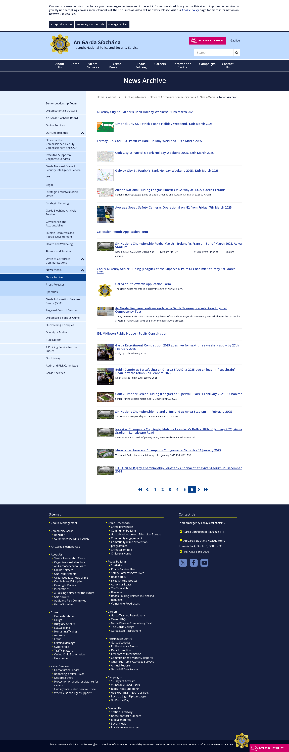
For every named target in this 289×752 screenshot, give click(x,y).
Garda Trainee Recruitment (128, 615)
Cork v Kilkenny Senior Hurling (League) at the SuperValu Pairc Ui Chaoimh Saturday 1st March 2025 (166, 270)
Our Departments (135, 97)
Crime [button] (75, 64)
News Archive (228, 97)
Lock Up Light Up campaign (128, 696)
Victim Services (60, 666)
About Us (114, 97)
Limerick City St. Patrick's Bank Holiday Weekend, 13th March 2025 (164, 124)
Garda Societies (63, 604)
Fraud (57, 639)
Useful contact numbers (126, 716)
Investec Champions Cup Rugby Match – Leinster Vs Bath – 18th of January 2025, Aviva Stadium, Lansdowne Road (178, 430)
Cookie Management (64, 523)
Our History (61, 597)
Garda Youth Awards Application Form (143, 284)
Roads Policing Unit (123, 569)
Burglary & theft (64, 624)
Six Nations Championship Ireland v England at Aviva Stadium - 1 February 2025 (173, 412)
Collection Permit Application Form (122, 232)
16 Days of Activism (123, 681)
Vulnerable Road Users (125, 603)
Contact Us (114, 708)
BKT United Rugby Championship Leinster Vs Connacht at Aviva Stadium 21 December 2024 (178, 469)
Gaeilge (235, 40)
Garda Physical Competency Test (131, 623)
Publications (62, 589)
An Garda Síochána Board (70, 566)
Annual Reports (121, 665)
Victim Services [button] (93, 65)
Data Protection (121, 650)
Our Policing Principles (68, 581)
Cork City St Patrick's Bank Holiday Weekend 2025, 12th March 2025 (164, 153)
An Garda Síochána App (65, 546)
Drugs (58, 620)
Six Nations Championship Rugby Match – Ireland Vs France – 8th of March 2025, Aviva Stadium (178, 245)
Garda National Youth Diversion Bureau (136, 534)
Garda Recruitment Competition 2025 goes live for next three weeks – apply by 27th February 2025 (177, 347)
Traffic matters (63, 650)
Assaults (59, 635)
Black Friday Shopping (125, 689)
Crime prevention (122, 527)
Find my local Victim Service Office (75, 689)
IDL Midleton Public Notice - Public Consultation (132, 333)
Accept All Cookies (61, 24)
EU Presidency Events (124, 646)
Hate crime (61, 658)
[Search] (236, 52)
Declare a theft (63, 678)
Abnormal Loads (121, 584)
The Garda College (122, 627)
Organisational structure (69, 562)
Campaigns (115, 677)
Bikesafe (116, 592)
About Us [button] (59, 65)
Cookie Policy (190, 10)
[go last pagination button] (207, 489)
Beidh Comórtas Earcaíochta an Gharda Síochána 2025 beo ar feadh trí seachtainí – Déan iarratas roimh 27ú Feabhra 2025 (176, 371)
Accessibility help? (210, 40)
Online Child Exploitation (69, 654)
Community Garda (62, 531)
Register (59, 535)
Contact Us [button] (228, 65)
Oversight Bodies (65, 585)
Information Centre (120, 639)
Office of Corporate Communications (173, 97)
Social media (118, 723)
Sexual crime (62, 627)
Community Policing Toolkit (71, 538)
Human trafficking (65, 631)
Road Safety (118, 577)
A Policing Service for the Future (74, 593)
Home (100, 97)
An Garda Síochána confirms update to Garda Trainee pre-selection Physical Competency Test (171, 309)
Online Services (63, 570)
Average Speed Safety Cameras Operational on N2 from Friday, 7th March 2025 (173, 207)
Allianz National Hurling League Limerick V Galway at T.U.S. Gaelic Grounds (170, 190)
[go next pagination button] (199, 489)
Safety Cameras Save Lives (127, 573)
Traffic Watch (119, 588)
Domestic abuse (64, 616)
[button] (82, 133)
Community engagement (126, 538)
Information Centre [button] (182, 65)
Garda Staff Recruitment (126, 630)
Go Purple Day (120, 700)
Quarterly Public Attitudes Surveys (132, 661)
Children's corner (122, 553)
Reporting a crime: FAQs (69, 674)
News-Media (207, 97)
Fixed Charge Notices (124, 580)
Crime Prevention (119, 523)
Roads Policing (117, 561)
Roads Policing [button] (141, 65)
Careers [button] (160, 64)
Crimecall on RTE (121, 549)
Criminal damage (64, 643)
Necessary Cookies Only (90, 24)
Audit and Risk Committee (70, 600)
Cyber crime (61, 647)
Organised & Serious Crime (71, 577)
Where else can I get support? (73, 693)
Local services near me (125, 727)
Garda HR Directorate (124, 669)
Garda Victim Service (66, 670)
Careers (113, 611)
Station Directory (121, 712)
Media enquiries (121, 720)
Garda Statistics (120, 642)
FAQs (98, 744)
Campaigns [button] (207, 64)
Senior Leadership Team (69, 558)
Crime (54, 612)
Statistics (116, 565)
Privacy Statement (224, 744)
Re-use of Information (201, 744)
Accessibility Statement (141, 744)
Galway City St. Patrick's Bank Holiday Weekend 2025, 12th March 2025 (167, 171)
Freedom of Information (126, 654)
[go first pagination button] (140, 489)
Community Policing (123, 530)
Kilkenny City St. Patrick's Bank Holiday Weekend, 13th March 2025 (145, 112)
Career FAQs (119, 619)
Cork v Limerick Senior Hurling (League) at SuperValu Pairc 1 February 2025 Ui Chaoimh (178, 394)
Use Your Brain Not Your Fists (130, 692)
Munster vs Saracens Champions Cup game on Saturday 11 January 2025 (168, 450)
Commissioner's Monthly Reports (132, 658)
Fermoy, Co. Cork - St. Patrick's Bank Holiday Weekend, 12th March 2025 (149, 141)
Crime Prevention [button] (117, 65)
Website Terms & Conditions (171, 744)
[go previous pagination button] (148, 489)
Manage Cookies (118, 24)
